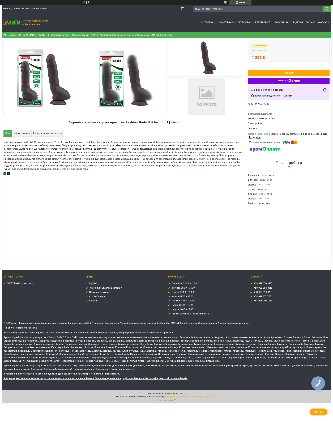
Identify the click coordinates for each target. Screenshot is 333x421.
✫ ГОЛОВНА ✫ (208, 22)
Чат (321, 412)
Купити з (283, 80)
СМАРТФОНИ (226, 22)
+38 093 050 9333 (263, 292)
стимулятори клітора (29, 162)
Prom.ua (182, 393)
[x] (8, 174)
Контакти (323, 22)
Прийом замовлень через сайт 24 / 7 (190, 313)
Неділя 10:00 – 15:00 (182, 309)
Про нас (310, 22)
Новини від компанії (99, 292)
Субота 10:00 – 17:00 (182, 305)
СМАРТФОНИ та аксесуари (20, 283)
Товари (12, 34)
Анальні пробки (188, 165)
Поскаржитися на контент (176, 396)
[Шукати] (327, 9)
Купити (289, 73)
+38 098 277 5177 (262, 296)
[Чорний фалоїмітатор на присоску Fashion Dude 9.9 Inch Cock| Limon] (260, 224)
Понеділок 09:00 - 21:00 (184, 283)
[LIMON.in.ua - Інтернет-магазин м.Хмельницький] (11, 22)
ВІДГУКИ (298, 22)
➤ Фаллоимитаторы (59, 34)
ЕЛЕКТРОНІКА (262, 22)
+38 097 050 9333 (263, 283)
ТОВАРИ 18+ (281, 22)
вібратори (204, 158)
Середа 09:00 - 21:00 (183, 292)
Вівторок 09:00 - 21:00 (183, 288)
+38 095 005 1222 (263, 300)
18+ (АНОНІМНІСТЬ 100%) (32, 34)
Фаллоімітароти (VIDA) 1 (85, 34)
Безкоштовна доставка (260, 113)
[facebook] (4, 174)
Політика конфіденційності (204, 396)
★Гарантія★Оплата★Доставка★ (105, 288)
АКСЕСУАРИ (244, 22)
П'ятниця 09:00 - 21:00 (183, 300)
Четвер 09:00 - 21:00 (182, 296)
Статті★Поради (97, 296)
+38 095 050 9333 (263, 288)
